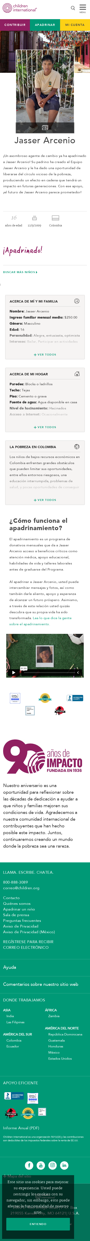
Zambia (52, 1016)
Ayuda (9, 967)
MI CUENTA (75, 25)
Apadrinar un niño (19, 909)
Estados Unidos (58, 1058)
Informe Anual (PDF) (21, 1128)
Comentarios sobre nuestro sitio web (40, 984)
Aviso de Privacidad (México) (29, 932)
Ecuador (11, 1046)
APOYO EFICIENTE (20, 1083)
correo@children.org (21, 888)
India (8, 1016)
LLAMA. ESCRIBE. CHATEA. (28, 873)
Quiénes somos (17, 904)
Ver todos (47, 354)
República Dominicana (63, 1034)
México (52, 1052)
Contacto (11, 898)
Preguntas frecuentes (22, 921)
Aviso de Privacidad (21, 926)
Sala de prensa (16, 915)
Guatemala (55, 1040)
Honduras (54, 1046)
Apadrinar (45, 25)
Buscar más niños (19, 272)
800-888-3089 (15, 882)
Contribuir (15, 25)
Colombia (12, 1040)
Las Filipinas (13, 1022)
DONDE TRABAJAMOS (24, 1000)
